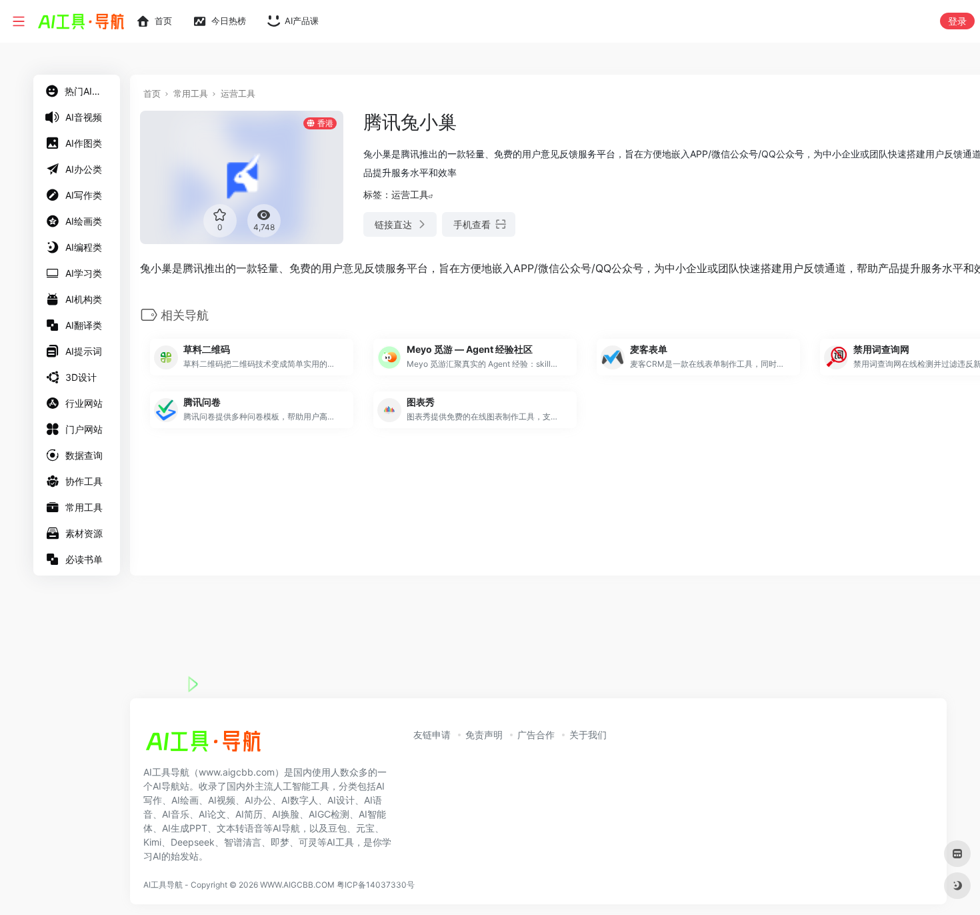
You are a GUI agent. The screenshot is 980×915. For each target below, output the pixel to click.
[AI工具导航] (203, 745)
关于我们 (588, 734)
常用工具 (190, 93)
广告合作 (536, 734)
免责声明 (484, 734)
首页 (152, 93)
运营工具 (238, 93)
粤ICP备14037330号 (376, 885)
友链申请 (432, 734)
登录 (957, 21)
